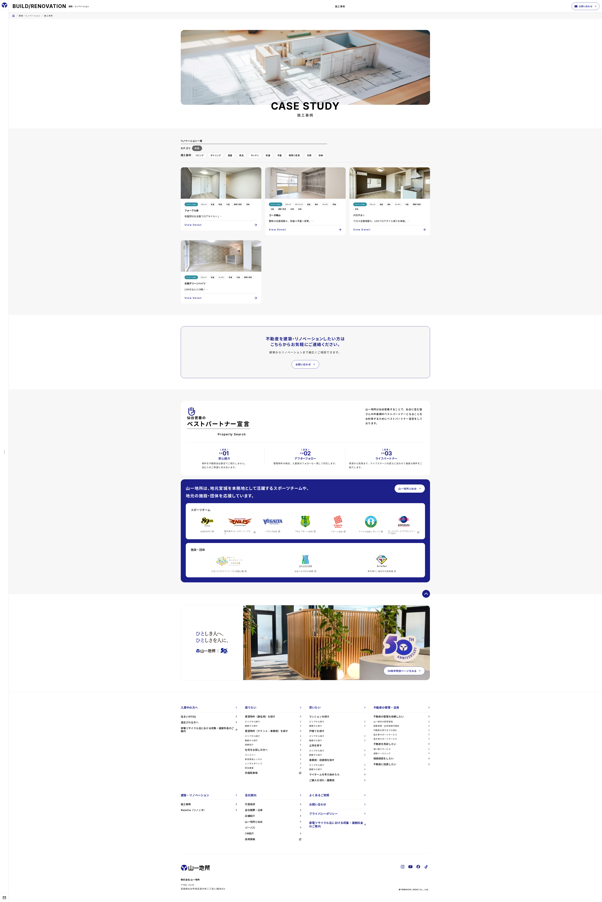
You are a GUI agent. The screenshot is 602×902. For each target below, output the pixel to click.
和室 (268, 155)
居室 (230, 155)
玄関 (309, 155)
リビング (199, 155)
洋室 (279, 155)
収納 (320, 155)
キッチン (255, 155)
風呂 (241, 155)
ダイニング (215, 155)
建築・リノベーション (29, 16)
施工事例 (340, 6)
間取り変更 (294, 155)
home (13, 15)
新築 (197, 148)
